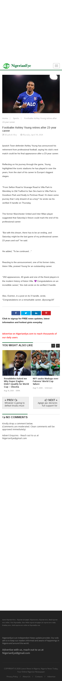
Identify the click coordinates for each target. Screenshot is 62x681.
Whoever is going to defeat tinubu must (15, 404)
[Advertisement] (31, 31)
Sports (16, 118)
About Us (26, 677)
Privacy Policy (12, 677)
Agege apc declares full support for (47, 404)
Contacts (39, 677)
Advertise (51, 677)
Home (5, 118)
